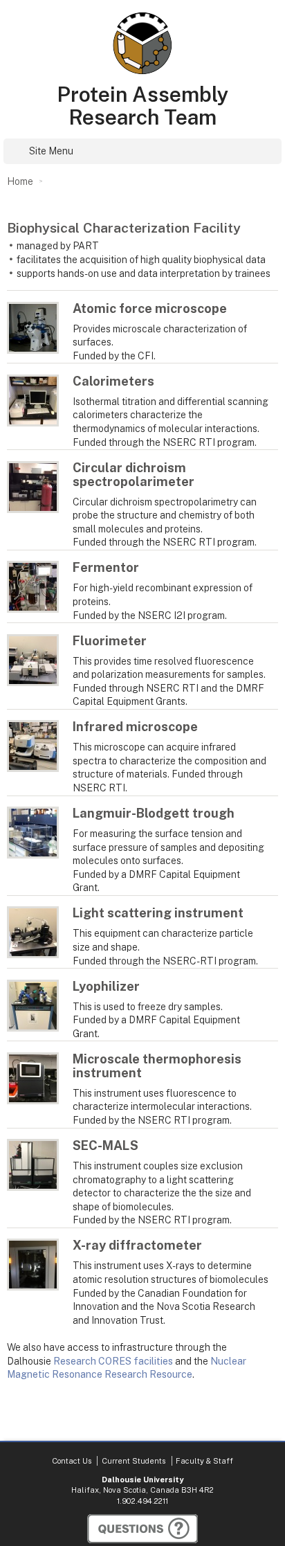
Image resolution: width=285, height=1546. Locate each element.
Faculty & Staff (204, 1461)
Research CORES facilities (113, 1361)
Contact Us (71, 1461)
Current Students (133, 1461)
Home (20, 181)
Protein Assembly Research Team (143, 106)
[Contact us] (142, 1528)
